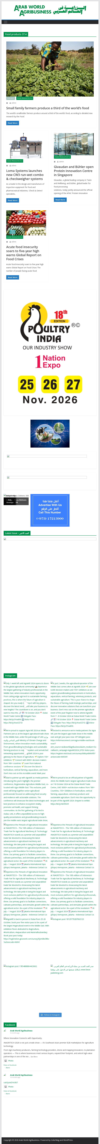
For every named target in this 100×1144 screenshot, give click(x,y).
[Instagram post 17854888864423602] (26, 987)
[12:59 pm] (55, 161)
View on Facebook (10, 1065)
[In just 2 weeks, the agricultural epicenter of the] (73, 704)
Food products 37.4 (24, 98)
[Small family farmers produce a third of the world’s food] (50, 69)
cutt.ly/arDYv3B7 (11, 1082)
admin (13, 103)
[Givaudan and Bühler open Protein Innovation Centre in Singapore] (74, 144)
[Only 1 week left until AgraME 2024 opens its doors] (26, 704)
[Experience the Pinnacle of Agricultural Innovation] (26, 846)
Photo (10, 1060)
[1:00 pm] (7, 165)
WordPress (68, 1140)
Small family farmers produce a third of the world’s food (47, 108)
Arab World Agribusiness (21, 1030)
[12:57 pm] (7, 242)
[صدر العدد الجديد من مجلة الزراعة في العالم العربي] (73, 987)
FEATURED (10, 98)
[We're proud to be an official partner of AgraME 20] (73, 799)
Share (8, 1068)
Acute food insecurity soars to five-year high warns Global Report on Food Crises (23, 253)
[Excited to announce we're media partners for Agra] (73, 752)
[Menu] (6, 22)
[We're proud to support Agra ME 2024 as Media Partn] (26, 752)
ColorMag (55, 1140)
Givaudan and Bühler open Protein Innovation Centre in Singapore (74, 171)
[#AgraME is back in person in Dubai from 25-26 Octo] (26, 940)
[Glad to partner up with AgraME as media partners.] (26, 799)
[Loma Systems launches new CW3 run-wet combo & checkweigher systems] (26, 146)
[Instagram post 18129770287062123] (73, 940)
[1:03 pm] (7, 103)
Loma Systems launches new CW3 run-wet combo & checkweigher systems (25, 174)
